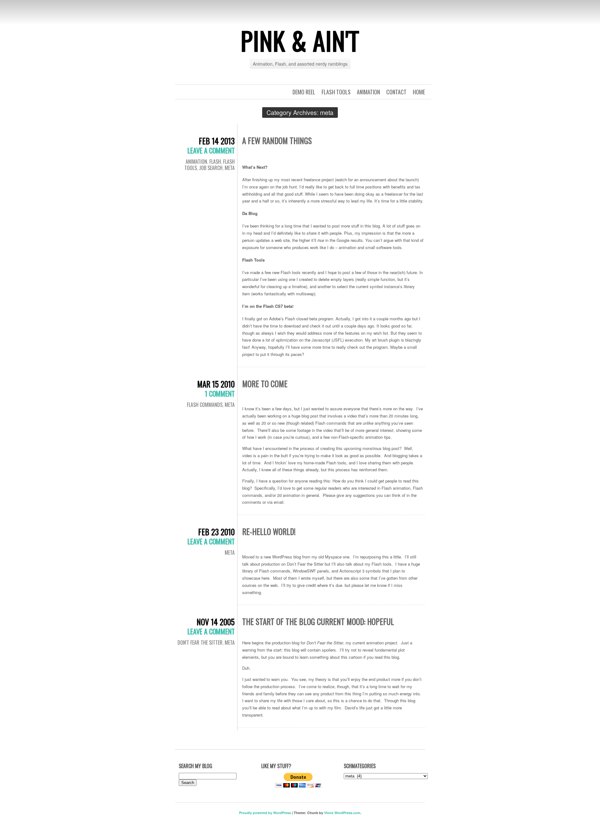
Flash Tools (336, 92)
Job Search (210, 168)
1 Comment (220, 393)
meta (230, 168)
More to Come (265, 383)
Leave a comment (211, 150)
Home (419, 92)
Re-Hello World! (269, 531)
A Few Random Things (277, 140)
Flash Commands (204, 404)
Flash (215, 161)
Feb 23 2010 (216, 532)
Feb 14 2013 (217, 141)
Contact (396, 92)
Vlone (328, 812)
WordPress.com (347, 812)
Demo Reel (303, 92)
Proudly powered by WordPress (265, 812)
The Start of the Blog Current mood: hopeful (318, 621)
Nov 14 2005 (216, 622)
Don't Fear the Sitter (200, 642)
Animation (368, 92)
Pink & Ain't (300, 40)
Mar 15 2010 (216, 384)
